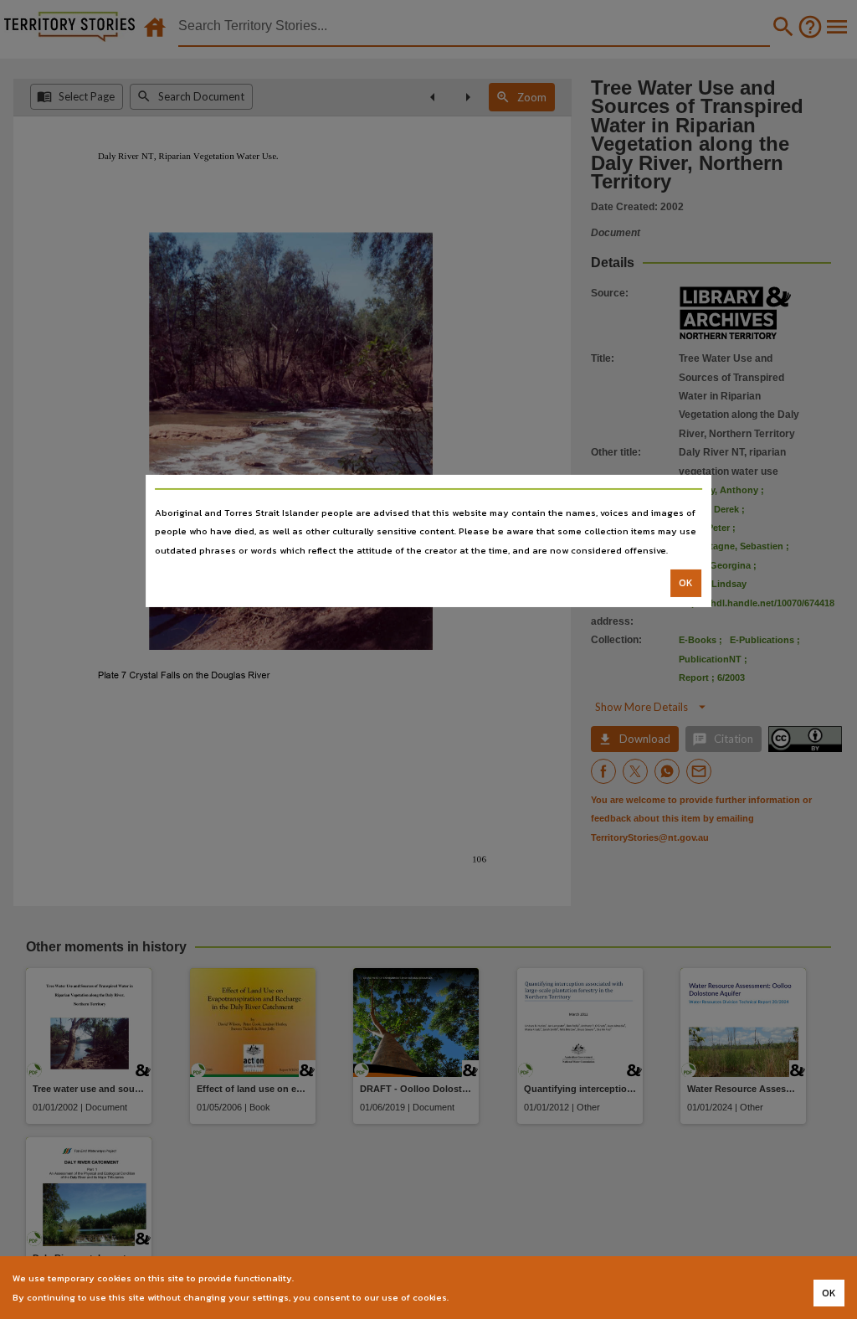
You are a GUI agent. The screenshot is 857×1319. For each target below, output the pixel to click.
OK (686, 582)
